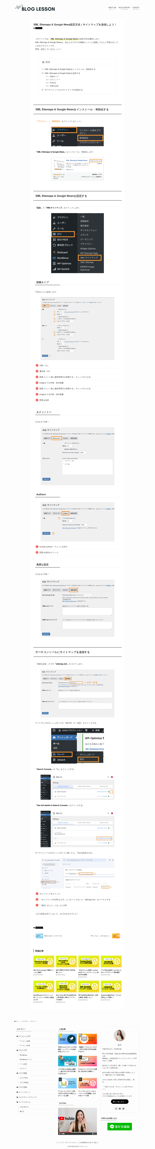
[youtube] (119, 1108)
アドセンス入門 (24, 1036)
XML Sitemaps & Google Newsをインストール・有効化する (70, 69)
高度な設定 (54, 85)
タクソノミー (55, 79)
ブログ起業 (22, 1087)
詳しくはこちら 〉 (119, 1101)
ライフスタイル (24, 1102)
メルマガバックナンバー (27, 1097)
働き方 (22, 1111)
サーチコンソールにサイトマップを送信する (64, 89)
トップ (60, 1142)
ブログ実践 (22, 1073)
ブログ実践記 (24, 1082)
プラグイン (39, 28)
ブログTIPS (24, 1078)
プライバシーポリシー (71, 1142)
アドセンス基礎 (25, 1041)
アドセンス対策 (25, 1045)
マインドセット (24, 1092)
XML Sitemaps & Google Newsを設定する (62, 73)
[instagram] (116, 1108)
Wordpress (23, 1055)
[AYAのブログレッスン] (35, 8)
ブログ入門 (22, 1050)
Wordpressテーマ (26, 1059)
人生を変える (24, 1107)
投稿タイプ (54, 76)
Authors (53, 82)
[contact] (123, 1108)
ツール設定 (23, 1064)
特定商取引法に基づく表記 (88, 1142)
